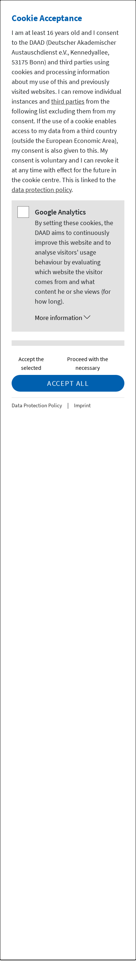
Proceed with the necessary (87, 363)
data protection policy (41, 189)
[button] (75, 318)
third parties (68, 101)
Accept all (68, 383)
